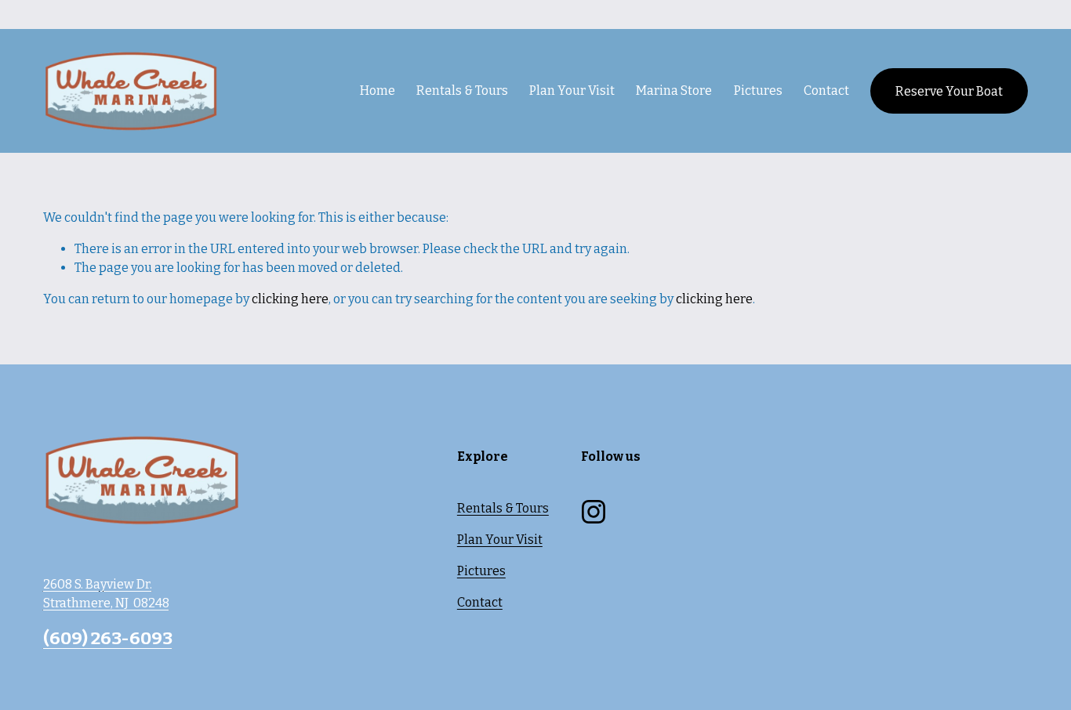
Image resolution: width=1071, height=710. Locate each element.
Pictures (758, 90)
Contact (826, 90)
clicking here (290, 299)
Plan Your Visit (500, 539)
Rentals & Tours (503, 508)
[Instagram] (593, 511)
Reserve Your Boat (949, 91)
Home (377, 90)
